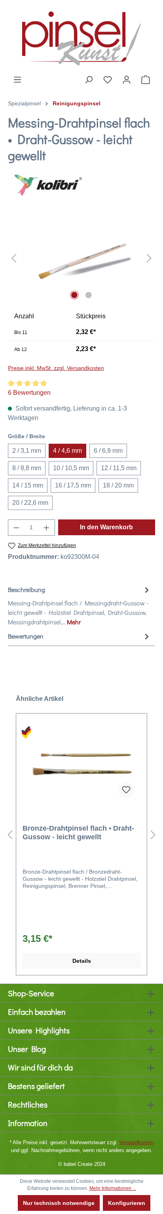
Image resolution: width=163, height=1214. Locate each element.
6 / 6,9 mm (108, 450)
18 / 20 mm (118, 485)
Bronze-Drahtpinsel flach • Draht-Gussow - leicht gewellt (78, 832)
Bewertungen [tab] (26, 636)
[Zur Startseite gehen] (81, 37)
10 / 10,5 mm (71, 468)
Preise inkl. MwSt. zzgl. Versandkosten (56, 368)
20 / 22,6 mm (30, 502)
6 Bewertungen (29, 392)
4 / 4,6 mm (67, 450)
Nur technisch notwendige (59, 1203)
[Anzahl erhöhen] (46, 527)
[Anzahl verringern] (16, 527)
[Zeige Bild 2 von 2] (88, 295)
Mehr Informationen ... (112, 1188)
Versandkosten (136, 1142)
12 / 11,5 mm (118, 468)
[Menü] (17, 80)
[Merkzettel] (107, 80)
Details (81, 961)
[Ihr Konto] (126, 80)
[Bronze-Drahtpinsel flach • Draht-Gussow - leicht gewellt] (81, 764)
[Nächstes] (149, 258)
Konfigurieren (126, 1203)
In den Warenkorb (106, 527)
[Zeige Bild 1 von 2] (74, 295)
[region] (81, 257)
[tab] (79, 605)
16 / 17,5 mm (73, 485)
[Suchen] (88, 80)
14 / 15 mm (27, 485)
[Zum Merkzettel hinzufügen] (126, 790)
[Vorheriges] (14, 258)
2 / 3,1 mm (26, 450)
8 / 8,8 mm (26, 468)
